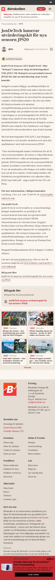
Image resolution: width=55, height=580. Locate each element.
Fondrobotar (33, 450)
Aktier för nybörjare (11, 446)
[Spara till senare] (51, 49)
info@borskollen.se (36, 402)
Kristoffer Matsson (12, 430)
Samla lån (32, 476)
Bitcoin (6, 491)
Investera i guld (10, 499)
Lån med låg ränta (35, 472)
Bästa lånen (33, 465)
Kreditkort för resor (11, 469)
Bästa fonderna (34, 453)
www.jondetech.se (23, 259)
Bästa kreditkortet (11, 465)
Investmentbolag (35, 446)
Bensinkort (8, 476)
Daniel (45, 517)
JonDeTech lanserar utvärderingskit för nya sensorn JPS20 (28, 302)
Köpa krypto (8, 488)
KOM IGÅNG (33, 574)
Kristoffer (34, 517)
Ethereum (7, 495)
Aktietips (31, 442)
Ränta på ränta (10, 453)
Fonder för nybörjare (12, 450)
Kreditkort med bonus (12, 472)
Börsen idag (8, 442)
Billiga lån (32, 469)
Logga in (41, 9)
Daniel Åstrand (10, 427)
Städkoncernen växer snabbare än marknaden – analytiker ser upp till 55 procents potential (27, 15)
